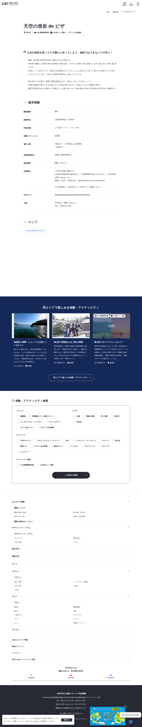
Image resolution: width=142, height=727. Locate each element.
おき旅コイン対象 (47, 465)
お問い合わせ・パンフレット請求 (23, 659)
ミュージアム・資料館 (80, 582)
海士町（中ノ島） (20, 516)
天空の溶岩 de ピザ (128, 12)
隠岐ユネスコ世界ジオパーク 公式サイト (48, 708)
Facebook (110, 677)
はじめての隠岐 (18, 502)
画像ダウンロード (18, 646)
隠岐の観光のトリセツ (23, 521)
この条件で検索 (71, 475)
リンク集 (63, 713)
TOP (107, 12)
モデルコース (18, 538)
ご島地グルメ (18, 615)
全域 (78, 416)
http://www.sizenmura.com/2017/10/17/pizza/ (72, 195)
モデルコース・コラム (21, 527)
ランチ (16, 619)
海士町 (116, 416)
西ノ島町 (104, 416)
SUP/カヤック (26, 440)
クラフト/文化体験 (47, 427)
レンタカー (74, 446)
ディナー (76, 619)
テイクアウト (77, 615)
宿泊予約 (124, 5)
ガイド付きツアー (27, 427)
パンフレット (16, 653)
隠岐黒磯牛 (77, 607)
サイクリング (90, 446)
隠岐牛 (16, 607)
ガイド (14, 564)
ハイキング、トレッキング (86, 440)
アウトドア (105, 446)
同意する (67, 720)
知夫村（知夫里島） (79, 516)
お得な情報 (17, 542)
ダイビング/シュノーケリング (48, 440)
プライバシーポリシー (33, 721)
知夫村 (79, 422)
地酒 (74, 611)
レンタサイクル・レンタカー (31, 422)
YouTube (71, 677)
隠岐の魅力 (77, 538)
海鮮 (15, 611)
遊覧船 (23, 416)
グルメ (14, 596)
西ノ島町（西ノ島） (79, 512)
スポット (15, 571)
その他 (16, 590)
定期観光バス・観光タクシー (43, 416)
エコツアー (25, 452)
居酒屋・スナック (79, 623)
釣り (67, 440)
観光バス (24, 446)
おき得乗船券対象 (27, 465)
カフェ (16, 623)
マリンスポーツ (54, 422)
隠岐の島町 (91, 416)
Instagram (31, 677)
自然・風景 (17, 582)
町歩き (117, 440)
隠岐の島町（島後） (20, 512)
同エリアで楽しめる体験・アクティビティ (71, 377)
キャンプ (105, 440)
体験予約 (131, 5)
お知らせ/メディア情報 (20, 640)
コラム (75, 542)
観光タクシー (59, 446)
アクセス (15, 629)
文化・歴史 (17, 586)
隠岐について (19, 508)
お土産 (75, 586)
